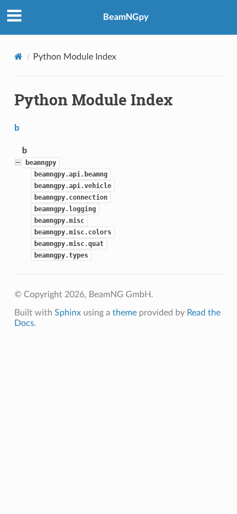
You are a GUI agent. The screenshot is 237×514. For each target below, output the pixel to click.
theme (124, 312)
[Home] (18, 56)
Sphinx (68, 312)
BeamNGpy (125, 17)
